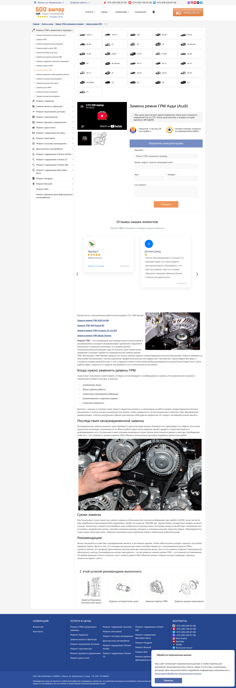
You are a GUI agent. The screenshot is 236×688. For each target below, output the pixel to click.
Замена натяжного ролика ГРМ (49, 57)
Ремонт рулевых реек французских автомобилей (54, 196)
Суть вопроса (140, 185)
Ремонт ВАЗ (42, 189)
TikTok (179, 644)
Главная (36, 24)
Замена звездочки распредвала (49, 44)
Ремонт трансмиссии (47, 117)
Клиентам (121, 12)
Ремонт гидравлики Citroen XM (52, 165)
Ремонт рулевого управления (51, 122)
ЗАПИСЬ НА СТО (191, 13)
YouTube (180, 641)
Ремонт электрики (45, 138)
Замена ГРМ (41, 39)
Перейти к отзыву (96, 266)
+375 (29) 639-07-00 (117, 2)
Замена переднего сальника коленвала (52, 61)
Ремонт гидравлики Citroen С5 (51, 159)
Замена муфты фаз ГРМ (46, 48)
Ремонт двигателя (45, 127)
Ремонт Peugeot (44, 178)
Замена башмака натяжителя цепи (51, 35)
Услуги (89, 12)
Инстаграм (181, 638)
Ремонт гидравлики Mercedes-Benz (52, 171)
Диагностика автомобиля (49, 149)
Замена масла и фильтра (49, 106)
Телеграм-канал (184, 648)
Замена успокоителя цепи (47, 83)
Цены (104, 12)
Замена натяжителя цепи (47, 53)
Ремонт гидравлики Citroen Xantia (53, 154)
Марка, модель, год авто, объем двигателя (154, 162)
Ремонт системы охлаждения (51, 143)
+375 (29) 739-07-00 (142, 2)
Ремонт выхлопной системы (50, 111)
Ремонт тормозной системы (50, 133)
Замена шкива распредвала (48, 96)
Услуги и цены (47, 24)
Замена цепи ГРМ (43, 87)
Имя (137, 174)
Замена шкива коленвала (46, 92)
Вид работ (139, 150)
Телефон (171, 174)
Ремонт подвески (45, 101)
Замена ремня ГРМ (94, 24)
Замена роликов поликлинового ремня (52, 74)
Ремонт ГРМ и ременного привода (69, 24)
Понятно (168, 680)
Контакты (140, 12)
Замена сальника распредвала (49, 79)
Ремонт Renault (44, 183)
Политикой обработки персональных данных (178, 673)
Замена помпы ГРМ (44, 66)
